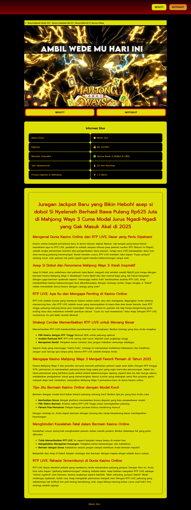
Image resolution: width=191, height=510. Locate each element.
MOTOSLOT (178, 7)
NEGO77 (159, 7)
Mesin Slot (94, 504)
